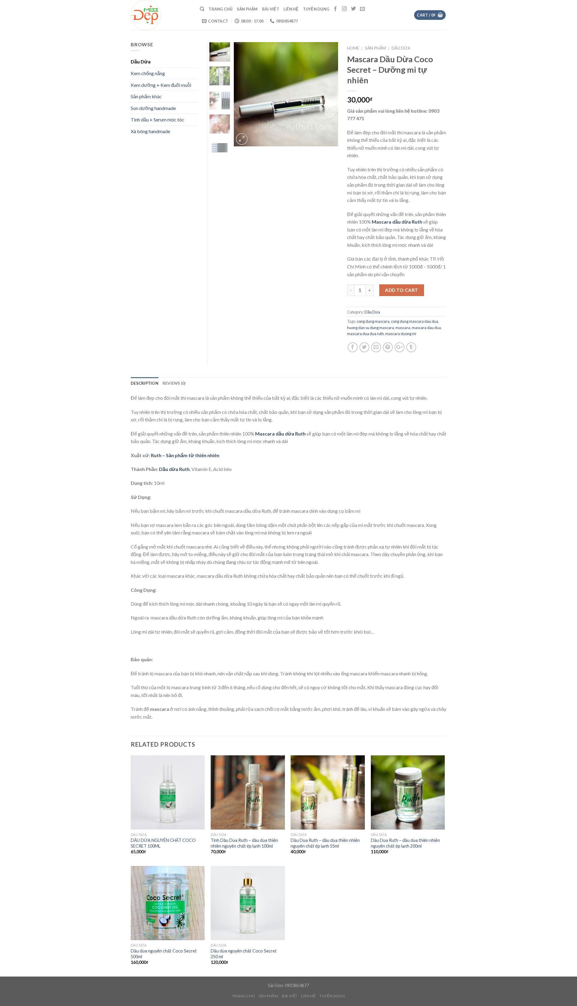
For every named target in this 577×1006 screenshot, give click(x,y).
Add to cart (401, 290)
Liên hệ (291, 9)
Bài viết (270, 9)
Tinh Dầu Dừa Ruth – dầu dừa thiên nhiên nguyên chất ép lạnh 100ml (244, 843)
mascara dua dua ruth (365, 333)
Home (353, 48)
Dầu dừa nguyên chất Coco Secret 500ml (164, 953)
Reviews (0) (174, 383)
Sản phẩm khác (146, 96)
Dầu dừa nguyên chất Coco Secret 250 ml (244, 953)
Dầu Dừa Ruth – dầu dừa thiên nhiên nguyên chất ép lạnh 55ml (325, 843)
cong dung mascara (373, 321)
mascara (402, 327)
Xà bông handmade (150, 131)
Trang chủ (220, 9)
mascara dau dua (426, 327)
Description (144, 383)
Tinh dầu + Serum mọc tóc (157, 119)
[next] (328, 94)
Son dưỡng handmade (153, 108)
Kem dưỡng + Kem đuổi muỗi (161, 85)
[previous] (243, 94)
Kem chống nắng (148, 73)
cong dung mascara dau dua (414, 321)
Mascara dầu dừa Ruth (397, 222)
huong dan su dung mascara (370, 327)
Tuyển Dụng (316, 9)
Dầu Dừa (401, 48)
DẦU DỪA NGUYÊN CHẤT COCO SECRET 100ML (163, 843)
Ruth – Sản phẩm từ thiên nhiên (185, 455)
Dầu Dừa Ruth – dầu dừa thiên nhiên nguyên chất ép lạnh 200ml (405, 843)
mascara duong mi (400, 333)
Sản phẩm (247, 9)
